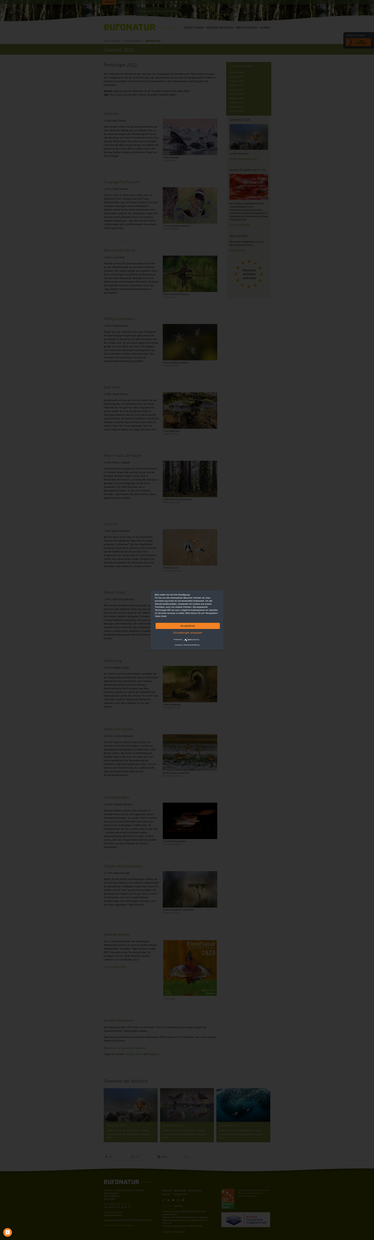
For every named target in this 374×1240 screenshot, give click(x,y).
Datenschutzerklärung (191, 645)
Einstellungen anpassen (187, 632)
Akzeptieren (187, 625)
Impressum (178, 645)
